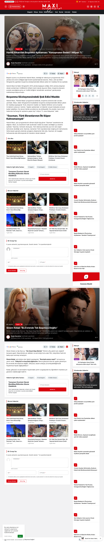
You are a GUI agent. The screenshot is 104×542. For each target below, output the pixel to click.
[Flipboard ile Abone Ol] (20, 73)
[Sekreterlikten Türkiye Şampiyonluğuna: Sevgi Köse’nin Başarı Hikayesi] (37, 151)
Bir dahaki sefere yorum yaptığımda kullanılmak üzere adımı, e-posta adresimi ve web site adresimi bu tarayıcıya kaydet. (36, 266)
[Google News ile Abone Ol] (11, 73)
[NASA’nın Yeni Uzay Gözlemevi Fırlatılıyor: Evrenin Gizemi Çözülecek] (58, 151)
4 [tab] (89, 95)
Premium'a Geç (16, 6)
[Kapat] (100, 538)
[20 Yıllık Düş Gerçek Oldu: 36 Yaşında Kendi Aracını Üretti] (58, 223)
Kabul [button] (20, 536)
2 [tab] (82, 95)
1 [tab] (79, 95)
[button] (91, 6)
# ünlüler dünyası (52, 167)
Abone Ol (52, 179)
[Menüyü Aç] (5, 6)
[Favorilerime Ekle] (67, 73)
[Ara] (88, 6)
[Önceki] (16, 1)
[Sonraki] (18, 1)
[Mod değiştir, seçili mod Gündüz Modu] (23, 6)
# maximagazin (41, 167)
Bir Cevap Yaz (12, 241)
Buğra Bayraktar (16, 63)
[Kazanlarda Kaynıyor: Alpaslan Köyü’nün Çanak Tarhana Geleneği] (37, 223)
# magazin (31, 167)
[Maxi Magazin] (52, 8)
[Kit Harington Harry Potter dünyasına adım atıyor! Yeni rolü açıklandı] (86, 84)
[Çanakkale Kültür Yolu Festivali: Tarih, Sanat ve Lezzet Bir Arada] (15, 223)
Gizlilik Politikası (8, 536)
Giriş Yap (22, 270)
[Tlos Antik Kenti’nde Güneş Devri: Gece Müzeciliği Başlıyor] (16, 151)
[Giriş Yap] (95, 6)
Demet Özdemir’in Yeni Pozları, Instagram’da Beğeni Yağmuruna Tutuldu (84, 218)
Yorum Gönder (12, 270)
